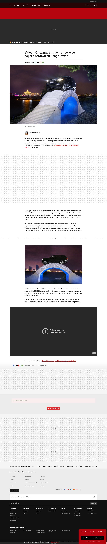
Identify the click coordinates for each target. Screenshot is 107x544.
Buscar (94, 497)
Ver (54, 408)
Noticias (17, 5)
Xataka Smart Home (14, 517)
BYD (11, 486)
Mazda (27, 479)
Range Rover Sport (44, 365)
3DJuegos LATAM (27, 530)
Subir (92, 503)
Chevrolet (42, 476)
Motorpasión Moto (65, 513)
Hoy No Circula (44, 483)
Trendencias (77, 511)
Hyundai (12, 479)
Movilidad (47, 5)
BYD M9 (50, 466)
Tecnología (28, 476)
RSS (74, 489)
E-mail (43, 62)
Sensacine (38, 511)
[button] (34, 133)
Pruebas (25, 5)
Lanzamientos (35, 5)
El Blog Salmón (90, 511)
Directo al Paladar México (52, 531)
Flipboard (40, 62)
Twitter (91, 5)
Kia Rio (42, 486)
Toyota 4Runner (70, 466)
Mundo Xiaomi (13, 520)
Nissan (32, 42)
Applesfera (12, 515)
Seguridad (12, 476)
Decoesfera (77, 513)
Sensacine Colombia (40, 532)
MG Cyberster (79, 466)
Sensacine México (40, 530)
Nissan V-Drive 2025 (41, 466)
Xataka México (13, 530)
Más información (55, 542)
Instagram (88, 5)
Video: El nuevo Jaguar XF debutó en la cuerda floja (59, 361)
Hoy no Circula (25, 42)
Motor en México (29, 486)
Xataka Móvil (13, 513)
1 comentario (30, 62)
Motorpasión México (65, 530)
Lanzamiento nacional (31, 483)
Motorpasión (64, 511)
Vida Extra (25, 513)
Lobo (49, 42)
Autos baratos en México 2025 (27, 466)
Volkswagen (38, 42)
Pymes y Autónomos (91, 513)
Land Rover (34, 365)
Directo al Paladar (52, 511)
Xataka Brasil (13, 532)
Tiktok (96, 5)
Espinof (37, 513)
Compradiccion (77, 515)
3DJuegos (25, 511)
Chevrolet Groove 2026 (59, 466)
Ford (45, 42)
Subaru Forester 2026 (89, 466)
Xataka (11, 511)
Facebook (85, 5)
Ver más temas (14, 490)
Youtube (94, 5)
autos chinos (13, 483)
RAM (53, 42)
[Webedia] (93, 1)
